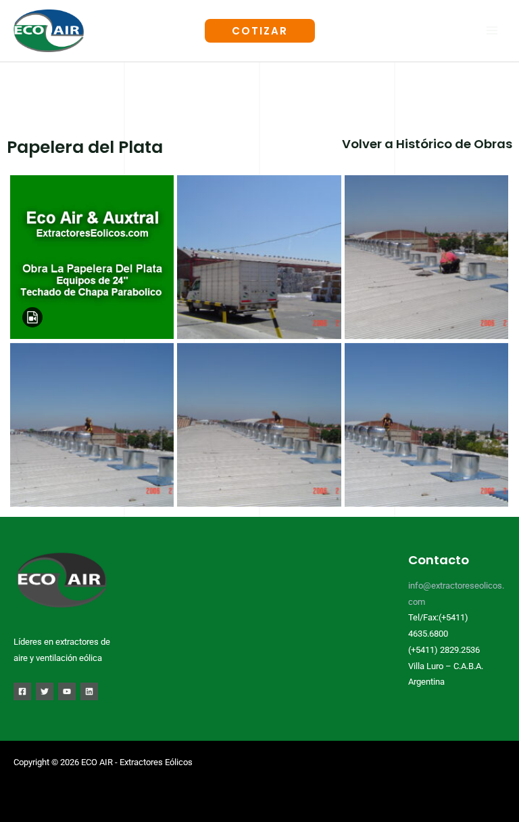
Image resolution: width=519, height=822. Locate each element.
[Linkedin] (89, 691)
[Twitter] (44, 691)
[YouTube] (67, 691)
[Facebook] (22, 691)
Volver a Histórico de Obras (427, 143)
